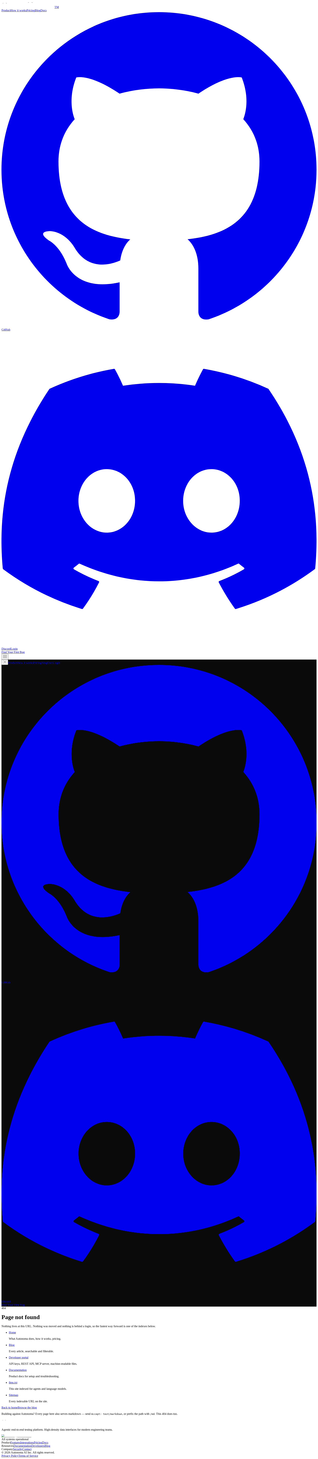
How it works (18, 10)
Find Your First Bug (13, 652)
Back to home (9, 1407)
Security (17, 1449)
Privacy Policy (9, 1455)
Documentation (18, 1370)
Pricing (30, 10)
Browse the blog (27, 1407)
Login (14, 648)
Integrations (27, 1442)
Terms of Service (28, 1455)
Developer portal (18, 1357)
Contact (26, 1449)
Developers (38, 1445)
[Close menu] (4, 662)
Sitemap (13, 1395)
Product (5, 10)
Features (15, 1442)
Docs (43, 10)
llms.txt (13, 1382)
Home (12, 1332)
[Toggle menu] (4, 657)
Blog (37, 10)
